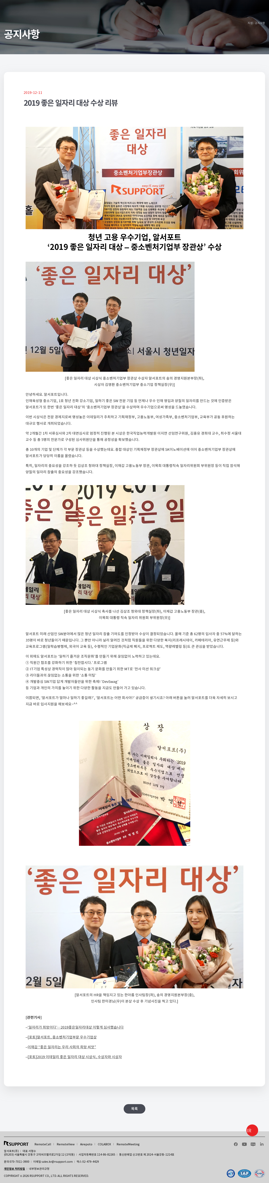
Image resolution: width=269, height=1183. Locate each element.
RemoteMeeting (128, 1144)
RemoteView (66, 1144)
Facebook (235, 1144)
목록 (134, 1108)
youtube (244, 1144)
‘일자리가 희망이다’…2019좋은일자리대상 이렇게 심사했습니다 (76, 1027)
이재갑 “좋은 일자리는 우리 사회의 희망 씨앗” (62, 1047)
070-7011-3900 (19, 1161)
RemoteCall (42, 1144)
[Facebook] (246, 1173)
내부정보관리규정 (39, 1169)
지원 (250, 23)
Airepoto (86, 1144)
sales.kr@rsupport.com (57, 1161)
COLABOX (104, 1144)
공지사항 (260, 23)
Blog (253, 1144)
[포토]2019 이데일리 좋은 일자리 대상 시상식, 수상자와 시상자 (75, 1057)
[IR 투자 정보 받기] (252, 1130)
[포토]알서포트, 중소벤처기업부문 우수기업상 (62, 1037)
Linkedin (261, 1144)
